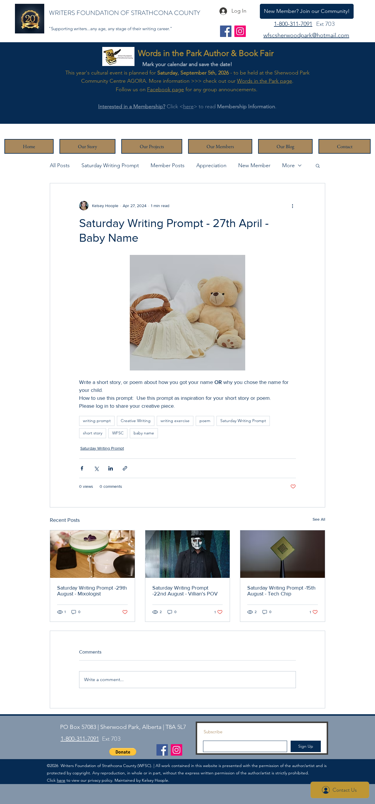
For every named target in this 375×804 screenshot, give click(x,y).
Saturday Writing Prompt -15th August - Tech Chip (281, 591)
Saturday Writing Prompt (110, 165)
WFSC (118, 433)
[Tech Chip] (282, 554)
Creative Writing (136, 420)
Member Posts (168, 165)
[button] (318, 165)
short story (92, 433)
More (288, 165)
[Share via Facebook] (82, 468)
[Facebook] (225, 31)
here (188, 106)
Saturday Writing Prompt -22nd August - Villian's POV (185, 591)
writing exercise (175, 420)
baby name (144, 433)
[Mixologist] (92, 554)
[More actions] (292, 205)
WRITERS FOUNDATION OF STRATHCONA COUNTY (124, 12)
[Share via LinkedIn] (110, 468)
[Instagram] (240, 31)
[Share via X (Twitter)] (96, 468)
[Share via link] (125, 468)
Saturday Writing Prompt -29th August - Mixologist (92, 591)
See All (319, 519)
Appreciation (211, 165)
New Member (254, 165)
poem (205, 420)
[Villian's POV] (187, 554)
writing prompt (97, 420)
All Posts (60, 165)
